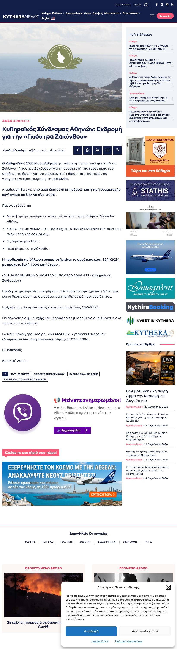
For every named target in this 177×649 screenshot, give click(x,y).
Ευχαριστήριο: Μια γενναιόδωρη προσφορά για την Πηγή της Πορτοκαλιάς (147, 470)
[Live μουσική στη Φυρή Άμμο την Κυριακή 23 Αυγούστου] (150, 368)
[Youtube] (167, 4)
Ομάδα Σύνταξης (14, 150)
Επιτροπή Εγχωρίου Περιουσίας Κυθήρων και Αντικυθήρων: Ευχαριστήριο (146, 436)
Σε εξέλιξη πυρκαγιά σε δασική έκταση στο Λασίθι (43, 624)
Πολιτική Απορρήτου (129, 641)
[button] (168, 587)
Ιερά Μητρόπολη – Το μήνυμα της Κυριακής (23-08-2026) (148, 47)
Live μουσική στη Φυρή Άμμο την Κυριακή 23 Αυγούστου (148, 99)
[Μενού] (151, 16)
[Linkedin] (172, 4)
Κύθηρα (133, 42)
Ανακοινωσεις (16, 120)
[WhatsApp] (87, 150)
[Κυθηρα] (21, 17)
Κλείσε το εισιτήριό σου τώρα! (31, 453)
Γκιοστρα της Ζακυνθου (49, 374)
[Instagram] (161, 4)
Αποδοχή (91, 631)
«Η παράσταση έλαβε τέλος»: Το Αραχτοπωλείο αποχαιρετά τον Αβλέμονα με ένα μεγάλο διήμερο (150, 82)
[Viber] (117, 150)
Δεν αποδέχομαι (145, 631)
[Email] (107, 150)
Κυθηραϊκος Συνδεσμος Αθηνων (25, 379)
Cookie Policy (100, 641)
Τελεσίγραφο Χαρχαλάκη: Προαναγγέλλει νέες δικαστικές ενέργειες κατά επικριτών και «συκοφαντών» (149, 116)
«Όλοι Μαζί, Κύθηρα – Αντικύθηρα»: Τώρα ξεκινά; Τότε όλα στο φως (150, 63)
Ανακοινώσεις (136, 93)
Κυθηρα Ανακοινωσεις (83, 374)
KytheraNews (20, 374)
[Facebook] (156, 4)
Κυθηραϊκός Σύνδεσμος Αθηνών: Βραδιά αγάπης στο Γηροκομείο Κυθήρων (147, 417)
